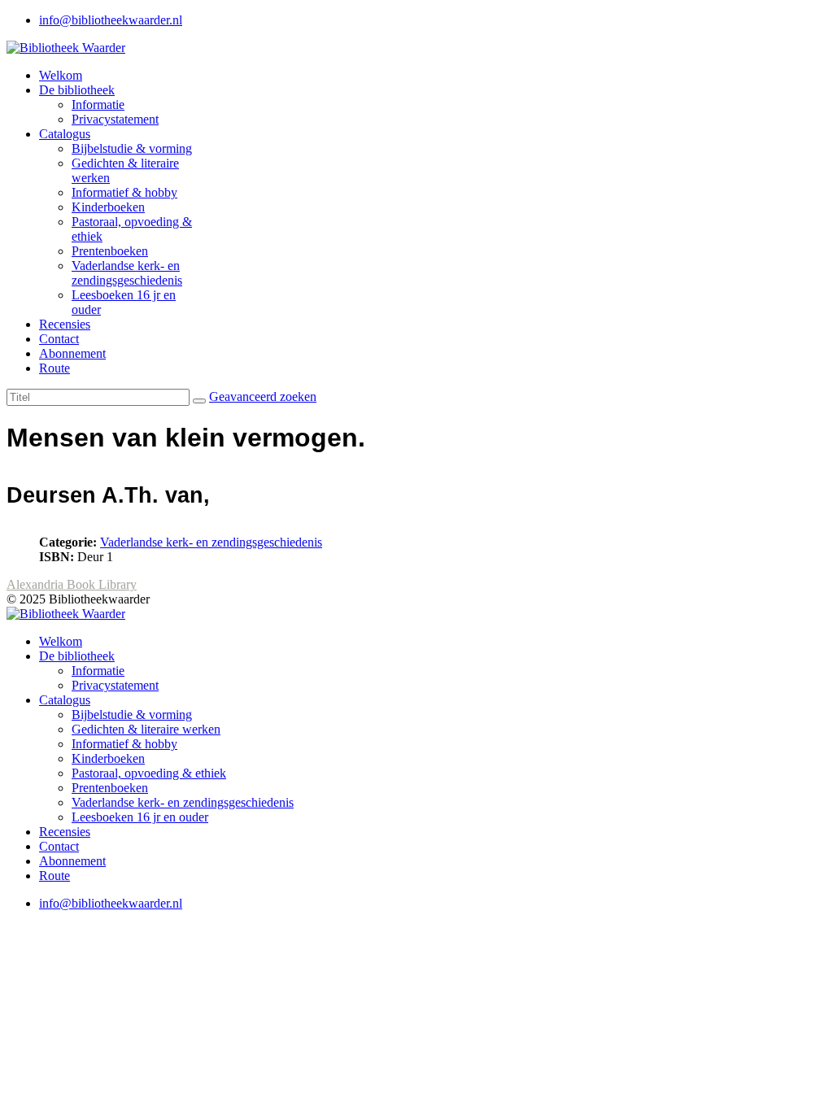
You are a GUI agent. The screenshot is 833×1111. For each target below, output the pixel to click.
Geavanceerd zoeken (262, 396)
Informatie (98, 104)
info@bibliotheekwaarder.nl (110, 20)
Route (54, 368)
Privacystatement (115, 119)
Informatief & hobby (124, 192)
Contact (59, 339)
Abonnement (72, 353)
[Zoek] (199, 401)
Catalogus (64, 134)
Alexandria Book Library (72, 584)
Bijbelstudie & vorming (132, 148)
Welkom (60, 75)
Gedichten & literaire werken (146, 729)
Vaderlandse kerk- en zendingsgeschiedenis (127, 273)
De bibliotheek (77, 90)
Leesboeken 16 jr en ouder (140, 817)
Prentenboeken (110, 251)
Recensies (64, 324)
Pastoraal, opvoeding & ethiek (149, 773)
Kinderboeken (108, 207)
